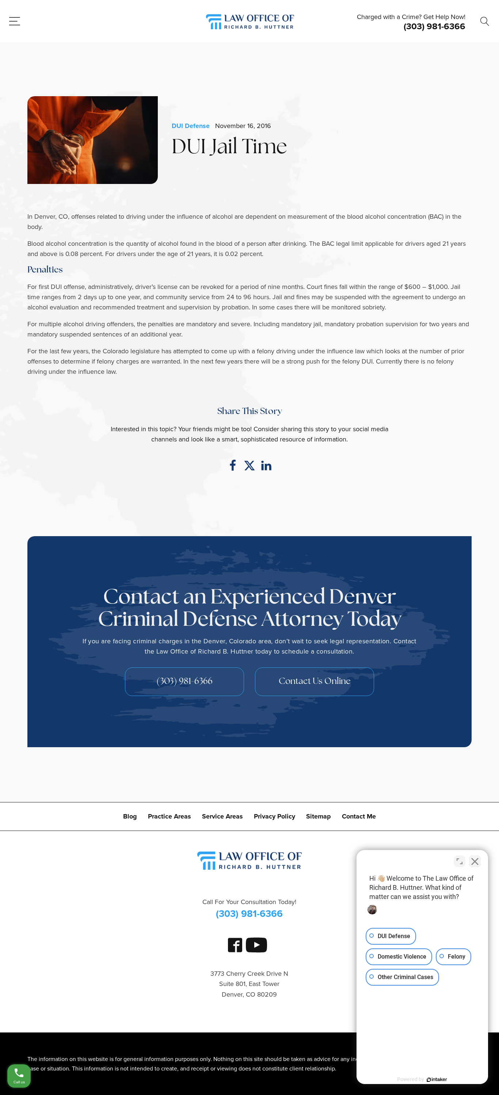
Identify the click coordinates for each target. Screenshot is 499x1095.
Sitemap (318, 816)
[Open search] (485, 21)
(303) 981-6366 (434, 26)
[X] (249, 465)
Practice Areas (169, 816)
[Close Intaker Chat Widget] (475, 861)
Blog (130, 816)
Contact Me (359, 816)
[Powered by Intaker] (437, 1079)
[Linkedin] (266, 465)
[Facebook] (233, 465)
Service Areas (222, 816)
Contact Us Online (315, 681)
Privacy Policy (274, 816)
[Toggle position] (459, 861)
